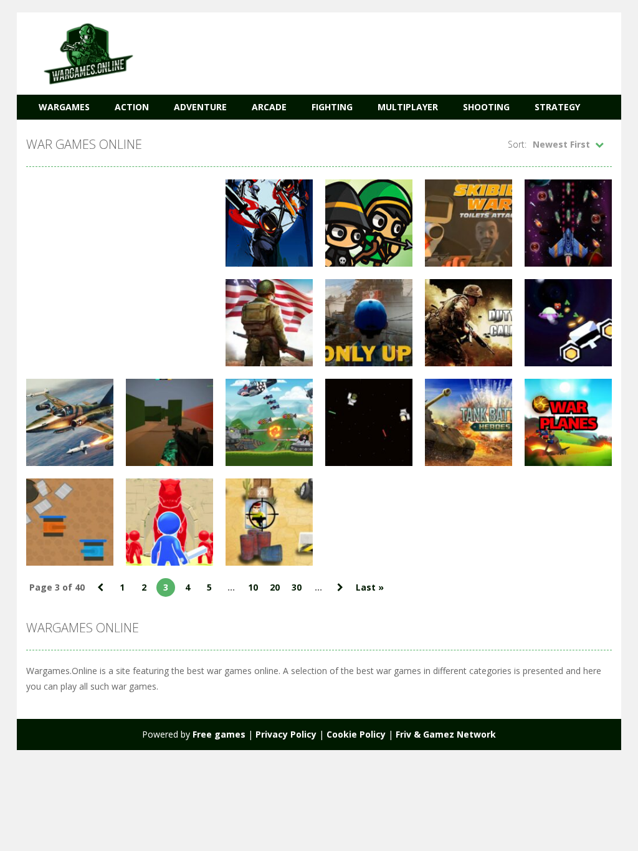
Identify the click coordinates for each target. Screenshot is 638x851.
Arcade (269, 107)
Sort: (517, 144)
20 (275, 587)
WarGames (64, 107)
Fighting (332, 107)
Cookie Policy (356, 734)
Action (132, 107)
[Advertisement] (385, 50)
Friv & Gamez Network (446, 734)
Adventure (200, 107)
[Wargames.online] (88, 53)
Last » (370, 587)
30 (297, 587)
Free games (219, 734)
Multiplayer (408, 107)
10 (253, 587)
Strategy (557, 107)
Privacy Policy (286, 734)
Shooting (486, 107)
